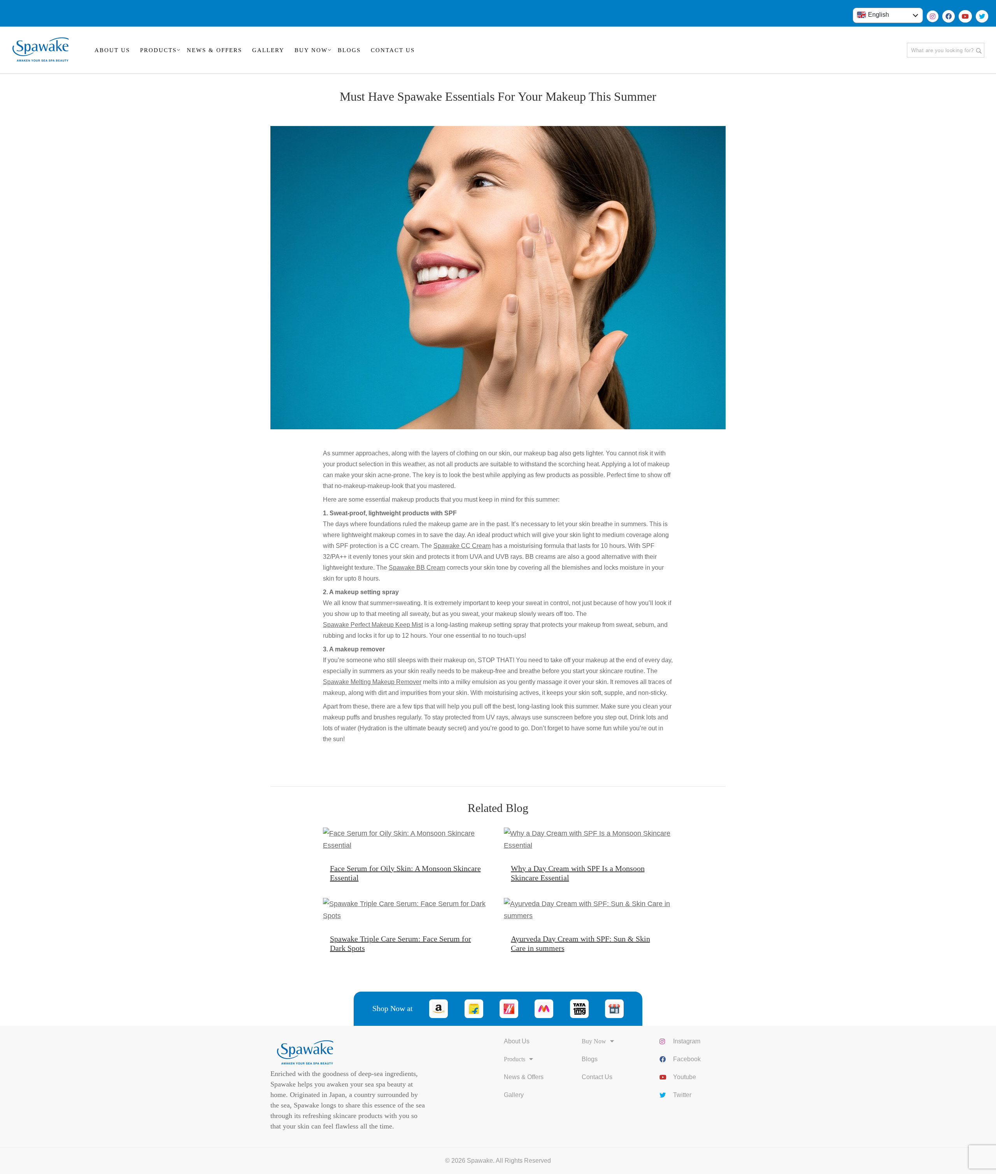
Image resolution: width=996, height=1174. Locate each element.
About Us (517, 1041)
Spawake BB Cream (417, 567)
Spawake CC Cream (462, 545)
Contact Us (597, 1077)
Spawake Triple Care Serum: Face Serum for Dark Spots (400, 943)
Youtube (684, 1077)
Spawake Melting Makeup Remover (372, 682)
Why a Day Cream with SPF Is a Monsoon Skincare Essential (578, 873)
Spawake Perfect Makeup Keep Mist (373, 624)
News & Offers (524, 1077)
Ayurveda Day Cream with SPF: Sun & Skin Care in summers (580, 943)
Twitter (682, 1095)
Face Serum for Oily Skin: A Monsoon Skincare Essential (405, 873)
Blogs (590, 1059)
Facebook (687, 1059)
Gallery (514, 1095)
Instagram (686, 1041)
